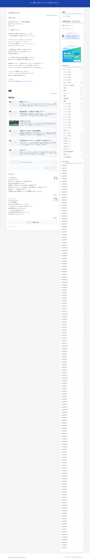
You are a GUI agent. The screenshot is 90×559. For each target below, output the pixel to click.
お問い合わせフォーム (67, 25)
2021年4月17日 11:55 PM (13, 200)
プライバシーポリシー (67, 28)
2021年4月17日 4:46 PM (13, 179)
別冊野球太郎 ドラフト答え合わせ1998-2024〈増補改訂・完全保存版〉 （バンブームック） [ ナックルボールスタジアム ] (72, 37)
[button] (81, 16)
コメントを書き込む (33, 222)
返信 (56, 194)
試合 (10, 90)
